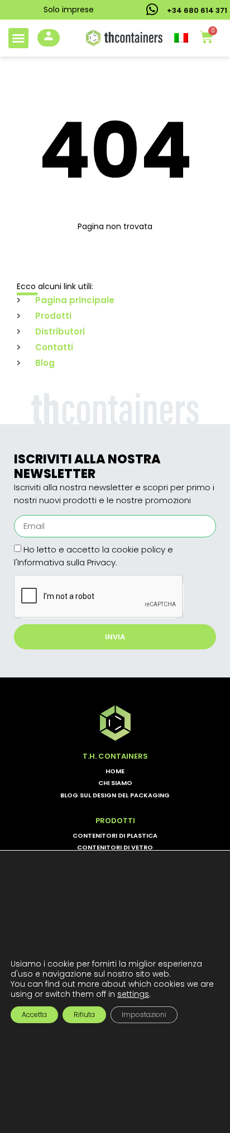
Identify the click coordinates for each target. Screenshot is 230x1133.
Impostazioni (144, 1014)
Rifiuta (84, 1014)
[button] (18, 38)
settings (133, 994)
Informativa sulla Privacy (66, 562)
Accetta (34, 1014)
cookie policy (138, 549)
